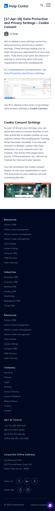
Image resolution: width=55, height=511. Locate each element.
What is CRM (10, 224)
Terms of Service (11, 391)
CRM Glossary (10, 258)
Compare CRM (10, 253)
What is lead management (16, 229)
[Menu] (47, 5)
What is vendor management (17, 234)
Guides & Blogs (11, 248)
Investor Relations (12, 396)
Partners (8, 377)
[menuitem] (40, 5)
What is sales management (16, 239)
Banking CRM (10, 286)
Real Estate (9, 296)
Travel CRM (9, 305)
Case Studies (10, 243)
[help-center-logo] (22, 5)
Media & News (10, 401)
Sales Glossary (11, 262)
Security (7, 387)
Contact (7, 410)
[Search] (40, 5)
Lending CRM (10, 291)
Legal (6, 382)
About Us (8, 372)
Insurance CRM (11, 282)
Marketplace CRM (12, 301)
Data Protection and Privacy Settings (24, 73)
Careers (7, 406)
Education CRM (11, 277)
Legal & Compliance (40, 504)
